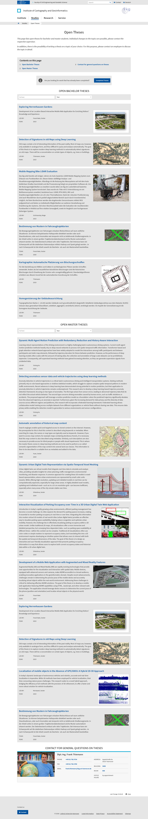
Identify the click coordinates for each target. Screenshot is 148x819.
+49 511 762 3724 (71, 759)
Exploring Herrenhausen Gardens (35, 106)
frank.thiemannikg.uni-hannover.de (78, 769)
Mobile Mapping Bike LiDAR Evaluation (38, 171)
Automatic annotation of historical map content (43, 423)
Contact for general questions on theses (93, 64)
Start (110, 2)
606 (103, 771)
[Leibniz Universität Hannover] (23, 2)
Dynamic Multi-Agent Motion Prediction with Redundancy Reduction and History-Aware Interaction (68, 340)
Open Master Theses (30, 68)
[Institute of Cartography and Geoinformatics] (18, 23)
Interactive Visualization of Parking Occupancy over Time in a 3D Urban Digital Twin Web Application (69, 504)
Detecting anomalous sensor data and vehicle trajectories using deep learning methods (62, 376)
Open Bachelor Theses (30, 64)
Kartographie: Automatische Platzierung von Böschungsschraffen (51, 262)
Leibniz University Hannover (69, 814)
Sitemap (128, 814)
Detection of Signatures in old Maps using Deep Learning (47, 139)
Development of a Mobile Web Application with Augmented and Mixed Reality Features (62, 562)
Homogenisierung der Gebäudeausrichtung (40, 298)
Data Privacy (100, 814)
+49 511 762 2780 (71, 764)
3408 (104, 766)
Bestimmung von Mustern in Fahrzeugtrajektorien (44, 226)
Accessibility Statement (115, 814)
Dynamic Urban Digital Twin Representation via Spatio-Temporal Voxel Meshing (58, 464)
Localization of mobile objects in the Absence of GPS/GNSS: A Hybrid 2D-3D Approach (61, 671)
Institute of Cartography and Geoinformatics (45, 10)
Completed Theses (102, 80)
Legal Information (88, 814)
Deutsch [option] (128, 2)
